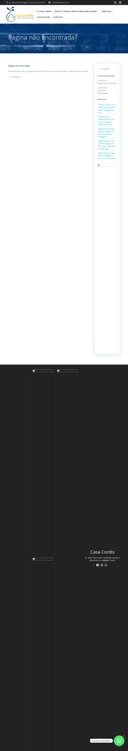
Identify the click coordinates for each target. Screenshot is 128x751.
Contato (58, 17)
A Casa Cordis (44, 11)
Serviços (106, 11)
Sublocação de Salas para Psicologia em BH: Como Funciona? (106, 156)
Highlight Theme (108, 560)
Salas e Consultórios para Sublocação (75, 11)
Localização (43, 17)
